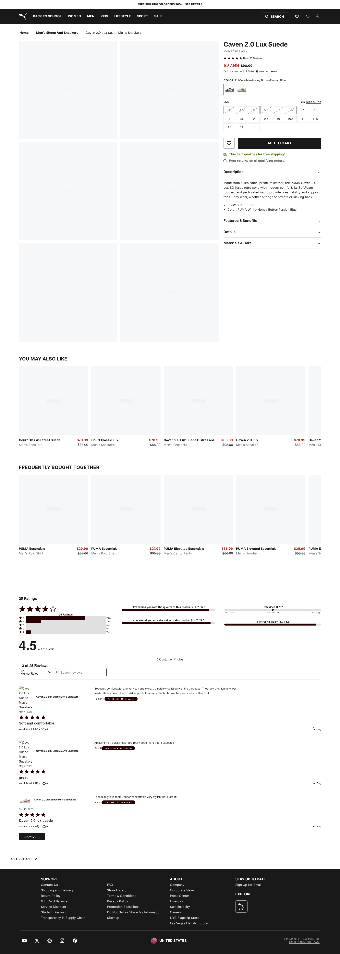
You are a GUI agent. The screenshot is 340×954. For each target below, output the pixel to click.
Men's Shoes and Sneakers (57, 33)
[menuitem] (47, 16)
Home (24, 33)
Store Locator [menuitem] (117, 890)
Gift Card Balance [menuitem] (54, 901)
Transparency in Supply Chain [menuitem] (63, 918)
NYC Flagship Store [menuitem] (184, 918)
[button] (66, 618)
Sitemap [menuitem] (113, 918)
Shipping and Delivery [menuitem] (57, 890)
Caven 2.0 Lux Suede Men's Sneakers (57, 696)
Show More (32, 836)
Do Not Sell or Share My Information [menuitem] (134, 912)
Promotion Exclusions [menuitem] (123, 907)
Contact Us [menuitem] (49, 885)
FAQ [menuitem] (110, 885)
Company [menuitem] (177, 885)
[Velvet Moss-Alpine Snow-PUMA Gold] (242, 89)
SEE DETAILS (193, 4)
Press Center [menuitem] (179, 896)
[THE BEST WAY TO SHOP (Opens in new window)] (241, 906)
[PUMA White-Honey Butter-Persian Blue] (229, 89)
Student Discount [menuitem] (54, 912)
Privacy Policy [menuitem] (117, 901)
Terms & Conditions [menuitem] (121, 896)
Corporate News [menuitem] (182, 890)
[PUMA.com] (22, 16)
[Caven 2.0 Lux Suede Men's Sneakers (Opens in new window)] (26, 698)
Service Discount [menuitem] (53, 907)
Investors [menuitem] (177, 901)
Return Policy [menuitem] (51, 896)
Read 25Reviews (252, 58)
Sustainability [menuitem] (180, 907)
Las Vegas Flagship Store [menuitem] (189, 923)
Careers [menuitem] (176, 912)
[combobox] (36, 672)
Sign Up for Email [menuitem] (248, 885)
